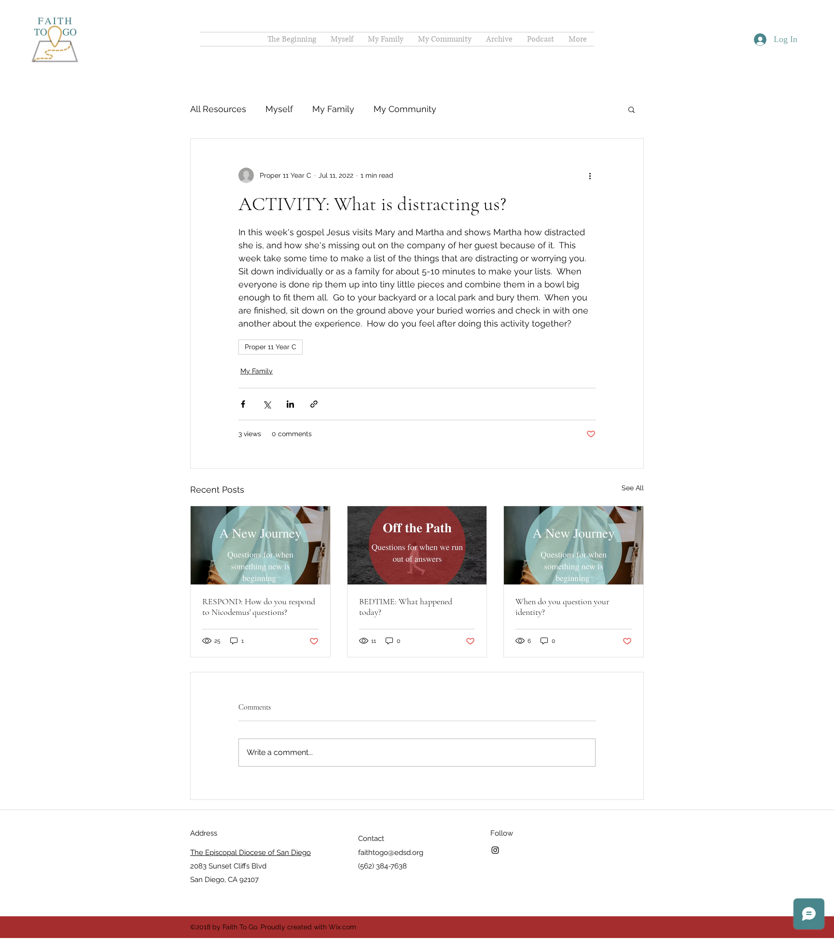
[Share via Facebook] (243, 404)
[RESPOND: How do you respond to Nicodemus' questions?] (260, 545)
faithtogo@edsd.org (390, 852)
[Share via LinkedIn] (290, 404)
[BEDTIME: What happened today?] (417, 545)
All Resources (218, 109)
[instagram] (495, 850)
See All (633, 488)
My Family (333, 109)
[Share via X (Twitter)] (266, 404)
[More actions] (590, 175)
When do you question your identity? (562, 606)
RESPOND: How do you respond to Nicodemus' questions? (258, 606)
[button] (631, 109)
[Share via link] (314, 404)
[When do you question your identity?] (573, 545)
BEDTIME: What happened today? (405, 606)
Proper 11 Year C (270, 347)
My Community (405, 109)
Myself (279, 109)
